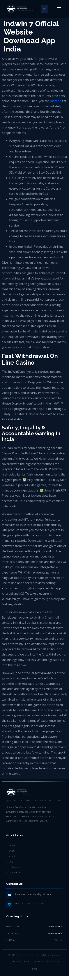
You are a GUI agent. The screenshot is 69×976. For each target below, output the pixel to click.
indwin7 (55, 101)
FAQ (10, 861)
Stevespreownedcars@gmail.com (32, 894)
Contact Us (14, 872)
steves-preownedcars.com (28, 903)
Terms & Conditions (46, 961)
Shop (11, 850)
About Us (13, 856)
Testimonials (15, 867)
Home (11, 845)
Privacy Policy (19, 961)
